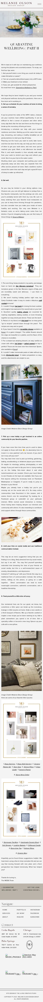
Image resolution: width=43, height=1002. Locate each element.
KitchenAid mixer (12, 355)
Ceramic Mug (22, 853)
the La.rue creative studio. (26, 993)
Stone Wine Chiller (22, 775)
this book (24, 321)
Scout (3, 332)
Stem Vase (17, 767)
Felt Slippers (7, 845)
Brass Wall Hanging (24, 764)
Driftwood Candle (34, 845)
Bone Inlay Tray (16, 848)
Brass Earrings (9, 764)
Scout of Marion (18, 217)
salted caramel (29, 344)
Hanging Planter (25, 770)
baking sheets (22, 312)
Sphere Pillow (29, 767)
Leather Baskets (19, 845)
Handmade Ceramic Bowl (29, 842)
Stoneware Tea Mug (11, 842)
